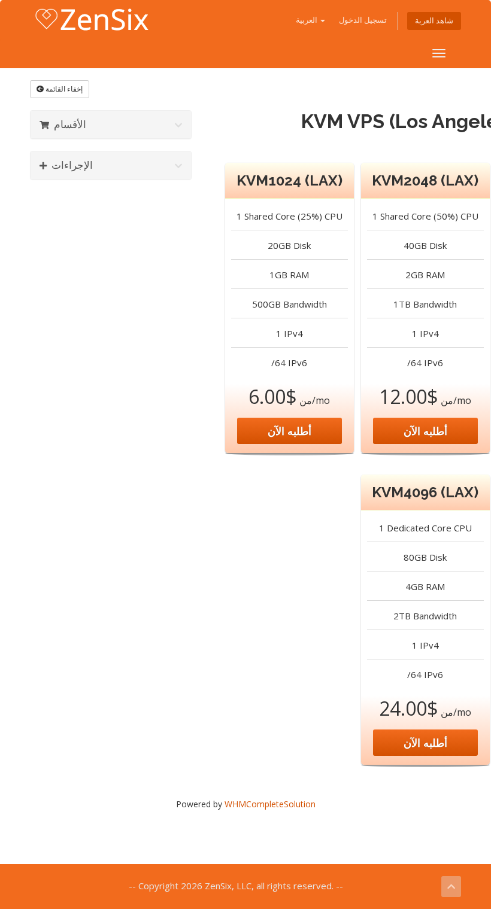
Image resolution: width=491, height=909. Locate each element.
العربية (307, 20)
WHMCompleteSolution (270, 804)
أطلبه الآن (289, 431)
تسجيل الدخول (363, 20)
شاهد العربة (434, 21)
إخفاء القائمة (63, 89)
